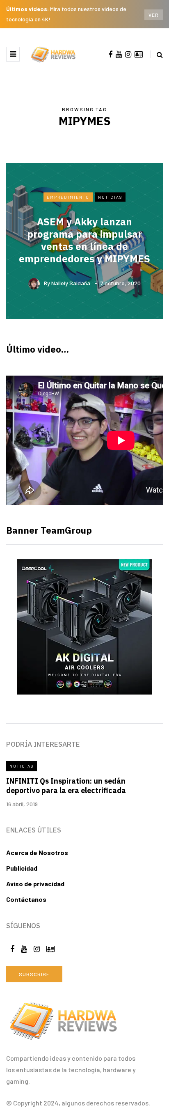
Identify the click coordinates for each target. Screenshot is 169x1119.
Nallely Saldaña (70, 283)
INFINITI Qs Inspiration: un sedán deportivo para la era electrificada (66, 785)
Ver (153, 15)
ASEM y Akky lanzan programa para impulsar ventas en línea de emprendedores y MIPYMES (84, 240)
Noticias (110, 196)
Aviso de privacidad (35, 883)
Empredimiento (68, 196)
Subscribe (34, 974)
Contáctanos (26, 899)
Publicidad (21, 868)
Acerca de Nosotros (37, 852)
